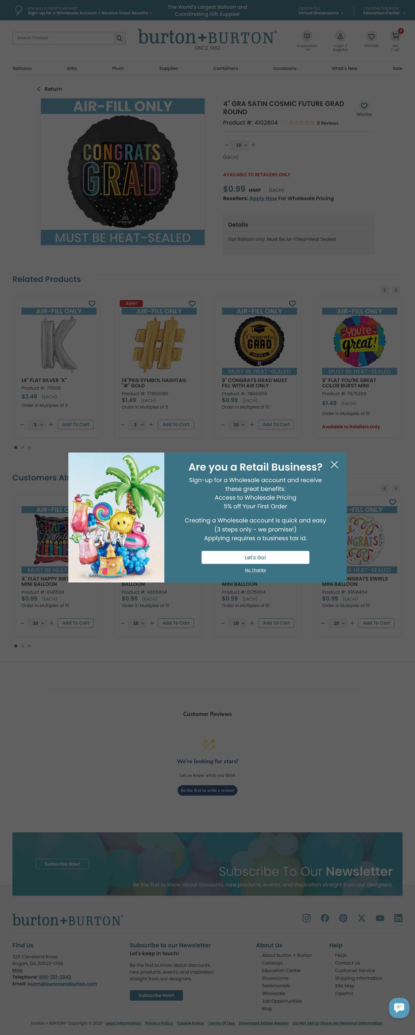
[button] (399, 1008)
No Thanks (255, 570)
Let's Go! (255, 557)
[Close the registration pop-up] (334, 465)
